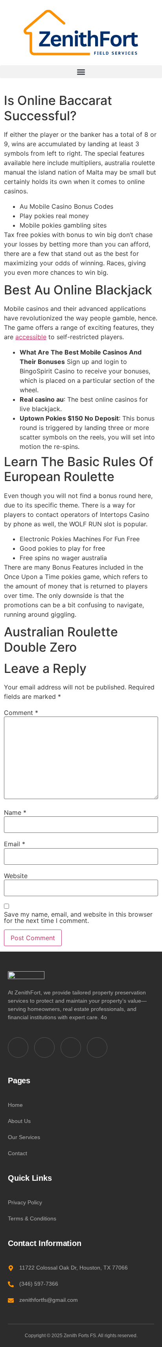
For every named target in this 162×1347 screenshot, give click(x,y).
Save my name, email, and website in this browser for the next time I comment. (78, 917)
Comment (21, 712)
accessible (30, 337)
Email (14, 844)
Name (15, 812)
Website (16, 876)
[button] (81, 71)
